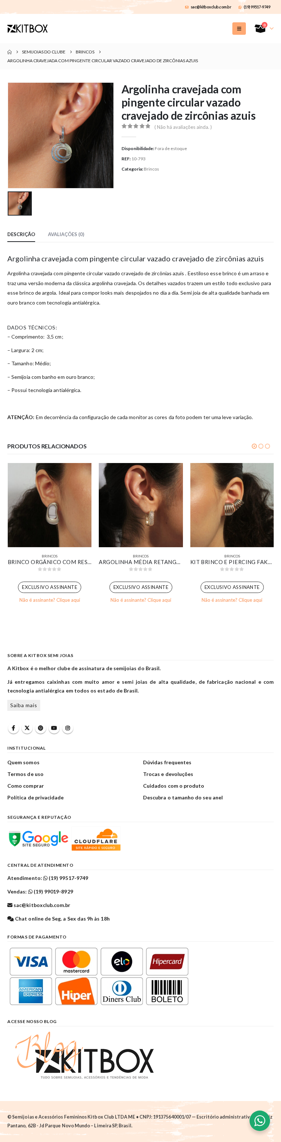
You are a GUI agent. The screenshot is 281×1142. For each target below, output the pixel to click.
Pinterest (40, 728)
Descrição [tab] (21, 234)
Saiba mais (23, 705)
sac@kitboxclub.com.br (211, 6)
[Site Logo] (27, 29)
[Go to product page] (49, 505)
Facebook (13, 728)
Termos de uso (25, 774)
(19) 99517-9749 (257, 6)
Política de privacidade (35, 797)
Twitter (27, 728)
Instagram (67, 728)
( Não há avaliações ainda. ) (183, 127)
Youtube (54, 728)
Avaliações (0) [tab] (66, 234)
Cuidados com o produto (173, 786)
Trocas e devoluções (168, 774)
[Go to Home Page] (9, 52)
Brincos (151, 169)
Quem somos (23, 762)
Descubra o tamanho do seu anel (183, 797)
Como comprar (25, 786)
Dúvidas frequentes (167, 762)
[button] (239, 28)
